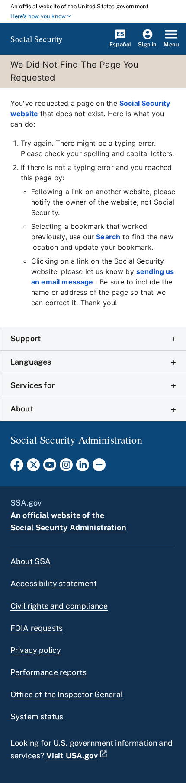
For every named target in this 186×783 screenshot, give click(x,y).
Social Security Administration (68, 527)
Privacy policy (35, 650)
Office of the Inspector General (66, 694)
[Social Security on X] (33, 467)
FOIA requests (36, 628)
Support (25, 338)
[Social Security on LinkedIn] (82, 467)
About (21, 408)
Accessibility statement (53, 583)
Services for (32, 385)
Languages (30, 361)
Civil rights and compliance (59, 605)
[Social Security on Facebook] (16, 467)
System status (36, 716)
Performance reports (48, 672)
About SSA (30, 561)
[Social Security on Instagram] (66, 467)
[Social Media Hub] (99, 467)
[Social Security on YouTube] (49, 467)
